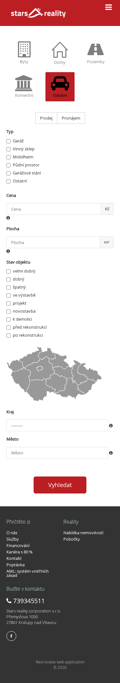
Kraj (10, 412)
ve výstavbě (24, 295)
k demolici (22, 319)
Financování (17, 545)
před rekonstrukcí (30, 327)
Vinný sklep (24, 149)
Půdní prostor (26, 165)
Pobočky (71, 539)
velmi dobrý (24, 271)
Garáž (18, 141)
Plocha (12, 229)
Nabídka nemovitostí (83, 532)
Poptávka (15, 565)
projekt (20, 303)
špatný (19, 287)
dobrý (18, 279)
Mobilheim (23, 157)
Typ (9, 131)
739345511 (28, 600)
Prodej (46, 118)
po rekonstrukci (28, 335)
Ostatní (20, 181)
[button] (8, 218)
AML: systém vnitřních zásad (27, 573)
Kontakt (14, 558)
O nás (11, 532)
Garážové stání (27, 173)
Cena (11, 195)
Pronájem (71, 118)
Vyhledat (60, 485)
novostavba (24, 311)
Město (12, 439)
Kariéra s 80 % (19, 552)
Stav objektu (18, 262)
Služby (12, 539)
